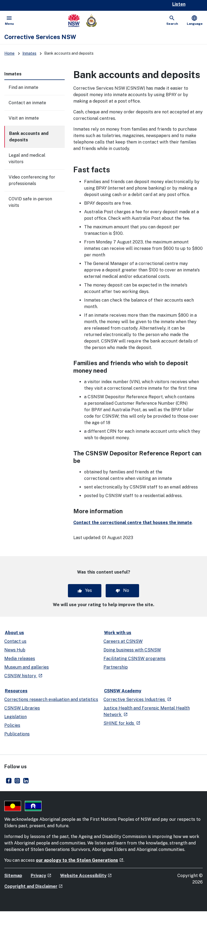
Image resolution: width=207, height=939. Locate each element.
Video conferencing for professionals (32, 180)
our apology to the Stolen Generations (79, 860)
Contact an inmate (27, 102)
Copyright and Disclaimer (33, 886)
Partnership (116, 667)
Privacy (41, 875)
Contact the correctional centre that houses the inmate (132, 522)
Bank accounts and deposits (29, 136)
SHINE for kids (122, 723)
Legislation (15, 716)
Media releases (19, 658)
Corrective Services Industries (137, 699)
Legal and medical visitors (27, 158)
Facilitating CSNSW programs (134, 658)
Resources (16, 690)
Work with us (117, 632)
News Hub (14, 649)
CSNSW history (23, 675)
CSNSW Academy (122, 690)
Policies (12, 725)
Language (195, 20)
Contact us (15, 641)
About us (14, 632)
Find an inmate (23, 87)
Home (9, 53)
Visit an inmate (24, 118)
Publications (17, 733)
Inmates (29, 53)
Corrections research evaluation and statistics (51, 699)
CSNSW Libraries (22, 708)
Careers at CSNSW (123, 641)
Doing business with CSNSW (132, 649)
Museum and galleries (26, 667)
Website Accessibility (86, 875)
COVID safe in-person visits (30, 202)
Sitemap (13, 875)
